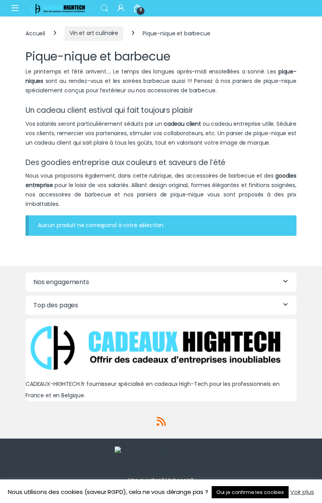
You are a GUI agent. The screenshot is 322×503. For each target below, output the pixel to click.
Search (104, 8)
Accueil (35, 33)
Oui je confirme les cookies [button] (250, 492)
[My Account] (121, 8)
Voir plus (302, 492)
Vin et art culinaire (94, 33)
